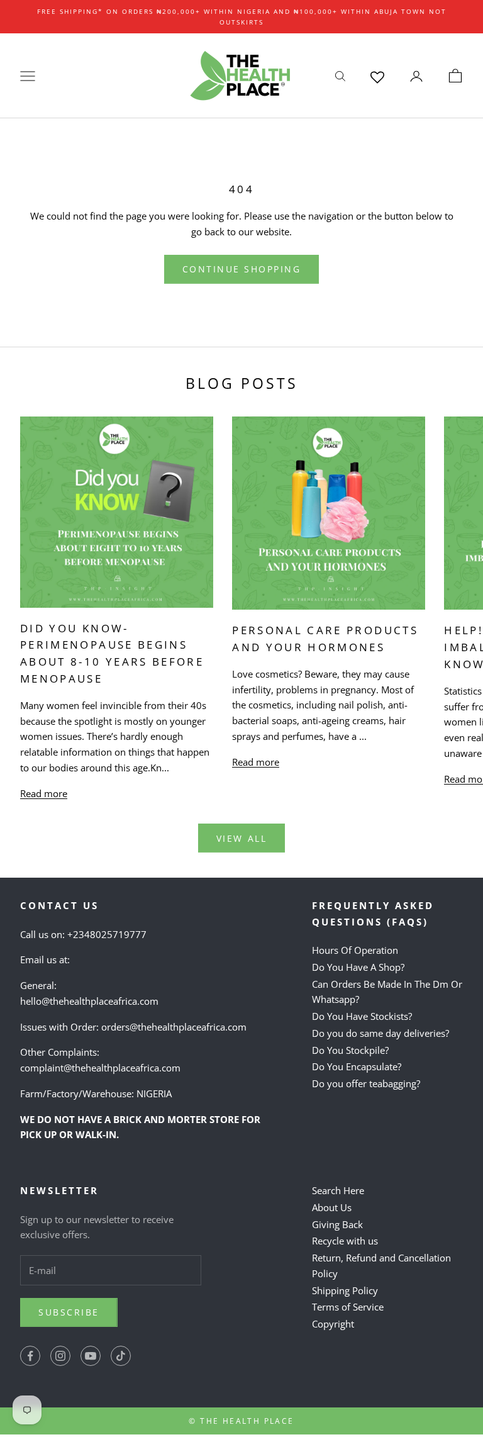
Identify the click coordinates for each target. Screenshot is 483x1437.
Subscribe (68, 1312)
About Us (332, 1207)
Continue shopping (241, 269)
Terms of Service (348, 1306)
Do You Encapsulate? (356, 1066)
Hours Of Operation (355, 950)
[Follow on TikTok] (120, 1356)
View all (241, 838)
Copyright (333, 1323)
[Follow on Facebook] (30, 1356)
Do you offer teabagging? (366, 1083)
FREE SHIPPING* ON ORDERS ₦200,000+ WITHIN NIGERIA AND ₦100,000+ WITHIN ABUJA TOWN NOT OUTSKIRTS (242, 16)
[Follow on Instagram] (60, 1356)
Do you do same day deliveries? (380, 1033)
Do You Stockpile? (350, 1050)
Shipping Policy (345, 1290)
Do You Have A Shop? (358, 967)
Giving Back (337, 1224)
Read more (43, 793)
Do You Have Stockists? (362, 1016)
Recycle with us (345, 1240)
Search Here (338, 1190)
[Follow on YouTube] (90, 1356)
